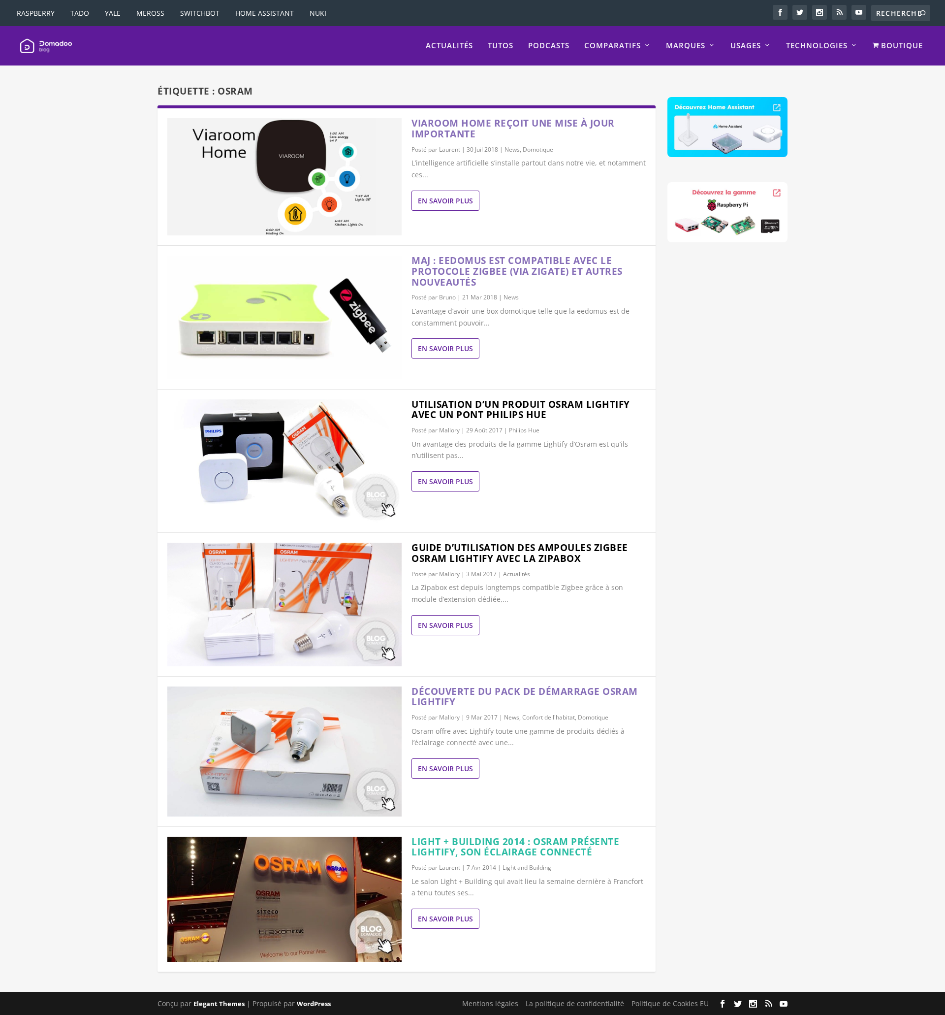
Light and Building (527, 867)
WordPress (314, 1003)
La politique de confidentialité (575, 1003)
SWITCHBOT (200, 13)
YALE (113, 13)
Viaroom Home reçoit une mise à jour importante (513, 128)
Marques (685, 45)
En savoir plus (445, 200)
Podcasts (548, 45)
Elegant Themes (219, 1003)
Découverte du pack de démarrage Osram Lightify (524, 697)
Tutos (500, 45)
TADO (79, 13)
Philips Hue (524, 430)
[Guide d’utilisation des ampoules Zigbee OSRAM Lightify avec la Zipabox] (284, 604)
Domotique (538, 149)
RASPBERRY (36, 13)
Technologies (817, 45)
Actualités (449, 45)
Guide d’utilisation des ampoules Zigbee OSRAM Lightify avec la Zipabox (519, 553)
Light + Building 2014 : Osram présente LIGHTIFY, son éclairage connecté (515, 847)
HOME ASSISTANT (264, 13)
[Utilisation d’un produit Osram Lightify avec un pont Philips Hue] (284, 461)
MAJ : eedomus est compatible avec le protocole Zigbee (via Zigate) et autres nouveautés (517, 271)
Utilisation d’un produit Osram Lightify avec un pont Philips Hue (520, 410)
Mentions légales (490, 1003)
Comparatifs (612, 45)
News (512, 149)
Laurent (449, 149)
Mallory (449, 430)
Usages (745, 45)
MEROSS (150, 13)
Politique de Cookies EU (670, 1003)
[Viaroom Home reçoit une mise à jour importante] (284, 176)
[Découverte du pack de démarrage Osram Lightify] (284, 752)
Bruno (447, 297)
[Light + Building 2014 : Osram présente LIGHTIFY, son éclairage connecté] (284, 899)
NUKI (318, 13)
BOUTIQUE (901, 45)
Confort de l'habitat (548, 717)
